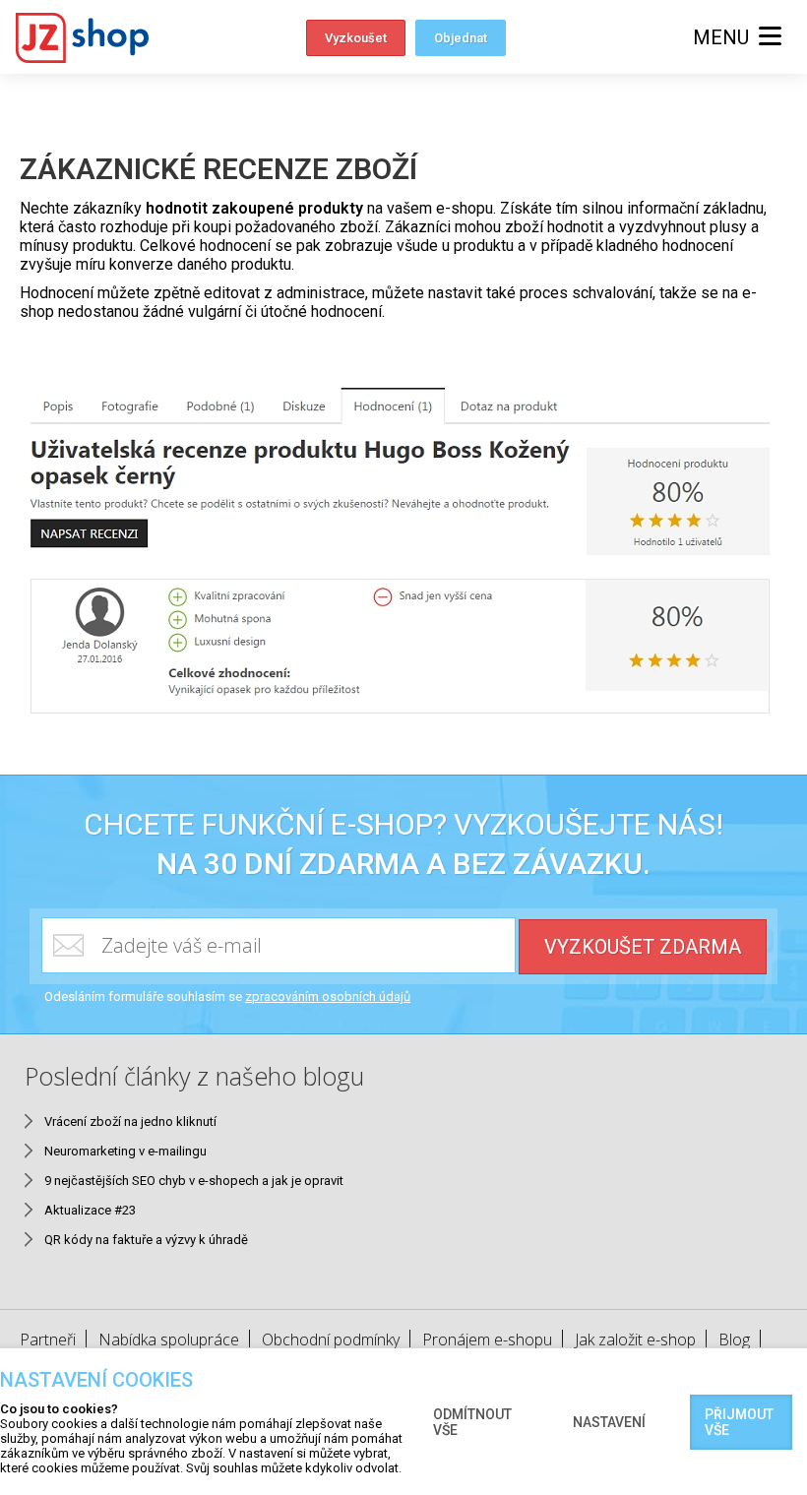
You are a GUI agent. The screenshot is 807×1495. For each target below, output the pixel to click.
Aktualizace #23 (90, 1210)
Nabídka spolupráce (168, 1339)
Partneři (48, 1339)
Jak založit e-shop (635, 1339)
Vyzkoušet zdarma (642, 947)
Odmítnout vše (472, 1422)
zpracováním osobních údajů (327, 996)
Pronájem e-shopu (487, 1339)
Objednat (460, 38)
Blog (734, 1339)
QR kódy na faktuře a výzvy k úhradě (146, 1239)
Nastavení (609, 1422)
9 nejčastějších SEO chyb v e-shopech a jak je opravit (193, 1180)
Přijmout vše (739, 1422)
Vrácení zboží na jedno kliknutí (130, 1121)
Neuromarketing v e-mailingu (125, 1151)
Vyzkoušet (356, 38)
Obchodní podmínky (331, 1339)
